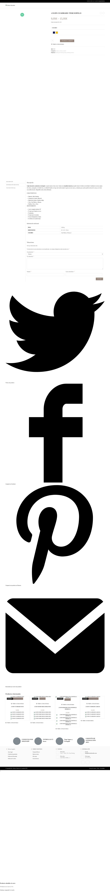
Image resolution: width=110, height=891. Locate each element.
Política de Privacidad (12, 756)
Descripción (9, 181)
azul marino (61, 52)
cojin (65, 52)
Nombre (29, 271)
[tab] (15, 181)
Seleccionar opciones (17, 698)
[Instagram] (87, 762)
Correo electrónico (70, 271)
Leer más (42, 698)
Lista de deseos (36, 758)
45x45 (57, 52)
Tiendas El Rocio (36, 752)
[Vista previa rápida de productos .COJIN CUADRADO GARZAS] (92, 700)
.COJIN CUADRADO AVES (17, 706)
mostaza (72, 52)
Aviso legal (10, 752)
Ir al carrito (12, 890)
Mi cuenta (35, 756)
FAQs (98, 768)
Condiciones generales (12, 754)
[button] (57, 44)
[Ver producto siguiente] (103, 13)
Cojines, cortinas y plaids (61, 50)
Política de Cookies (12, 758)
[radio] (54, 32)
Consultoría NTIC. (24, 768)
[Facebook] (83, 762)
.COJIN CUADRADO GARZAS (92, 706)
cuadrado (68, 52)
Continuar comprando (4, 890)
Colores (54, 27)
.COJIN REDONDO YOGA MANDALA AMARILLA (68, 708)
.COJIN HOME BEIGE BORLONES (42, 706)
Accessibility (102, 768)
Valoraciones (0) (10, 187)
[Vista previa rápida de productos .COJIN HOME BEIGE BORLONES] (42, 700)
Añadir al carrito (67, 40)
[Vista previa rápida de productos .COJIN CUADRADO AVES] (17, 700)
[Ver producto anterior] (101, 13)
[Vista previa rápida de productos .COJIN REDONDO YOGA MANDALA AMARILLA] (67, 701)
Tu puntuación (30, 252)
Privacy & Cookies (92, 768)
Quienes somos (36, 754)
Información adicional (12, 184)
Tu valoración (30, 256)
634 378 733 (102, 1)
